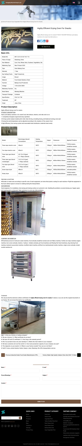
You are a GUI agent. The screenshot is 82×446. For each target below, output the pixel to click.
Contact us (29, 425)
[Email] (20, 418)
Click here (12, 421)
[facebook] (2, 426)
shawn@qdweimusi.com (53, 444)
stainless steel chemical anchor (71, 435)
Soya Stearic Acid (49, 425)
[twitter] (9, 426)
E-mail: (45, 367)
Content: (3, 383)
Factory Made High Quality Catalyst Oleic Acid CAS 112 (58, 355)
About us (28, 416)
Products (8, 21)
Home (4, 21)
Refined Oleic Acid (49, 427)
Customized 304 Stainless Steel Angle (71, 430)
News (27, 421)
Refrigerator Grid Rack (68, 437)
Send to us (47, 46)
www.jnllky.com (67, 420)
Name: (3, 367)
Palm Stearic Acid (49, 423)
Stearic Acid (48, 416)
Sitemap (28, 427)
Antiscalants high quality (69, 414)
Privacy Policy (29, 430)
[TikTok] (18, 426)
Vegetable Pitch (49, 418)
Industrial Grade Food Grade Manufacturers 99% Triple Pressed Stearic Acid (24, 355)
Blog (27, 423)
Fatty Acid (47, 414)
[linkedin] (5, 426)
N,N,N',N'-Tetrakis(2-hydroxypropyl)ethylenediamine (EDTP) (71, 424)
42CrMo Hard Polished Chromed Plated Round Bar (71, 417)
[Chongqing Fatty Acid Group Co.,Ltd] (9, 412)
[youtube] (12, 426)
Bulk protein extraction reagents (71, 433)
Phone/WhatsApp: (6, 375)
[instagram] (15, 426)
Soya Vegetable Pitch (17, 21)
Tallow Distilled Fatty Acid (51, 421)
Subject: (45, 375)
